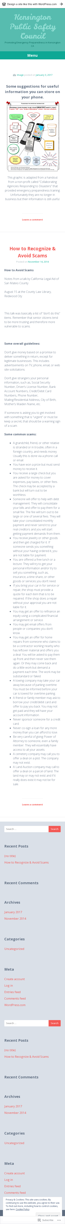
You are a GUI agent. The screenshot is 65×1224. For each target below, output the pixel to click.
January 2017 (13, 912)
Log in (8, 986)
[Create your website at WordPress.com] (32, 4)
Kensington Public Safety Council (32, 26)
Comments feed (15, 998)
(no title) (10, 856)
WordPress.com (14, 1005)
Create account (14, 979)
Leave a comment (32, 219)
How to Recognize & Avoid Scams (26, 862)
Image (20, 74)
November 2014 (15, 919)
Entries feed (12, 992)
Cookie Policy (22, 1209)
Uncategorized (14, 949)
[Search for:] (32, 829)
